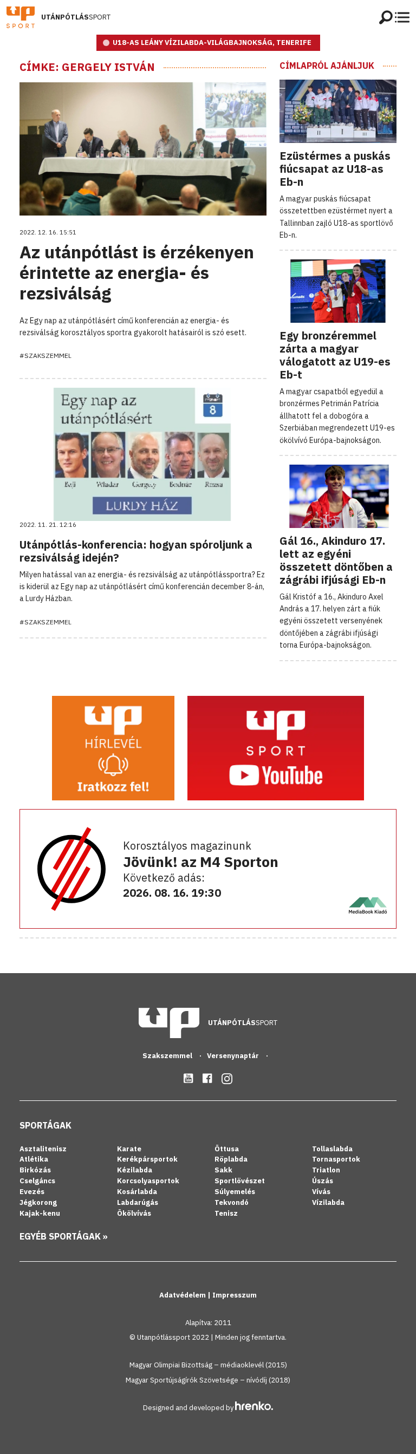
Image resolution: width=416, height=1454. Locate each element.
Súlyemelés (234, 1191)
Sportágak (46, 1125)
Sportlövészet (239, 1180)
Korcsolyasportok (148, 1180)
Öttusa (226, 1148)
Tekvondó (231, 1202)
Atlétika (34, 1159)
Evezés (32, 1191)
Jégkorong (38, 1202)
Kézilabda (134, 1170)
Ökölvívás (134, 1213)
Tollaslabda (332, 1148)
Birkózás (35, 1170)
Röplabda (231, 1159)
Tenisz (226, 1213)
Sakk (223, 1170)
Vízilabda (328, 1202)
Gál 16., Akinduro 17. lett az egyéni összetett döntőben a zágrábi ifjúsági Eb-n (336, 560)
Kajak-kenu (40, 1213)
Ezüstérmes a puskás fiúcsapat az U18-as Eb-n (335, 168)
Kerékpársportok (147, 1159)
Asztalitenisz (43, 1148)
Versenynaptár (234, 1055)
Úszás (322, 1180)
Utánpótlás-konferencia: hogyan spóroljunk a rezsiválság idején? (136, 551)
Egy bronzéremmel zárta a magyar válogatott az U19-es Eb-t (335, 355)
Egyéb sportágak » (64, 1236)
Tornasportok (336, 1159)
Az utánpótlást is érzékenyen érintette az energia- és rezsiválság (137, 272)
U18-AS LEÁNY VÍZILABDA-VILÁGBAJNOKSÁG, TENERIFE (212, 42)
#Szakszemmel (46, 355)
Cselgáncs (37, 1180)
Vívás (321, 1191)
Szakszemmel (168, 1055)
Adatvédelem (183, 1295)
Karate (129, 1148)
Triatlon (326, 1170)
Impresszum (234, 1295)
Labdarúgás (137, 1202)
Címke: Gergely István (87, 67)
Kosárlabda (137, 1191)
